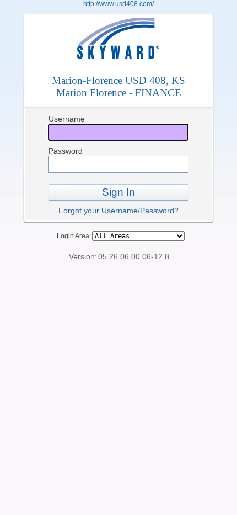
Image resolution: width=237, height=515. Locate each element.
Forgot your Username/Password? (118, 210)
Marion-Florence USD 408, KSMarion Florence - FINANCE (118, 86)
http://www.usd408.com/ (118, 4)
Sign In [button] (118, 192)
